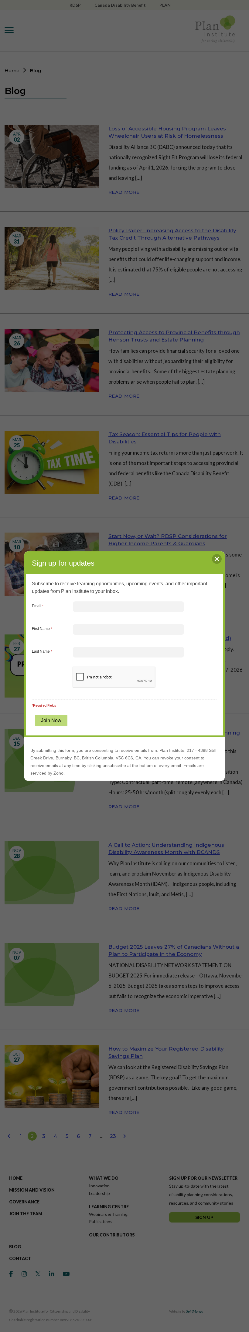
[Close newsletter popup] (217, 559)
